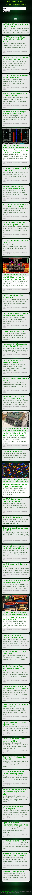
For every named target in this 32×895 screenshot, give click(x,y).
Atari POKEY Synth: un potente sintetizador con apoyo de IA (12, 500)
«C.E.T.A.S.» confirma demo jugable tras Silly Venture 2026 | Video (15, 76)
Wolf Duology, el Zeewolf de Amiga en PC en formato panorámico (15, 25)
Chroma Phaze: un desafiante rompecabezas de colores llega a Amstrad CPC (16, 147)
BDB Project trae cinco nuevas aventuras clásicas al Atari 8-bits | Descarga (15, 205)
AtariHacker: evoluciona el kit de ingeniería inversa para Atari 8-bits (13, 187)
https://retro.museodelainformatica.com (16, 4)
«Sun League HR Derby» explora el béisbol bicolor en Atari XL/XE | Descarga (16, 58)
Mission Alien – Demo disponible (13, 451)
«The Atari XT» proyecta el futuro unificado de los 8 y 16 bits (13, 361)
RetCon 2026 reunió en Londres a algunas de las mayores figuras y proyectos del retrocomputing (15, 430)
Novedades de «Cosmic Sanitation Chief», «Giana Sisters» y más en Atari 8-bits (16, 854)
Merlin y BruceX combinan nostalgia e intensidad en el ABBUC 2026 (14, 112)
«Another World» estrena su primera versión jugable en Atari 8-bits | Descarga (15, 547)
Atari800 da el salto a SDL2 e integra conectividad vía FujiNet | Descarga (14, 397)
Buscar (7, 11)
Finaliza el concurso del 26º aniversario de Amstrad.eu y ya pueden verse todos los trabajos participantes (15, 614)
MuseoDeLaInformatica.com (7, 894)
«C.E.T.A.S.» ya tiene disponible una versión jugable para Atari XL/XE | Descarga (14, 39)
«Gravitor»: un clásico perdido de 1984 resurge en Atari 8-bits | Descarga (15, 434)
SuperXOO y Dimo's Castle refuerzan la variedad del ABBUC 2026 (15, 94)
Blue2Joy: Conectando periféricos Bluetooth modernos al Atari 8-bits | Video (14, 668)
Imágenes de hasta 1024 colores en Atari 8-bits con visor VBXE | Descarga (15, 345)
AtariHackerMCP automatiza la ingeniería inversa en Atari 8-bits (15, 740)
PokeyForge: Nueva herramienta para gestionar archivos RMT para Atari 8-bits (15, 687)
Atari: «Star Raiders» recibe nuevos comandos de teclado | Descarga (14, 772)
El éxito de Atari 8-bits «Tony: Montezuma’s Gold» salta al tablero (13, 636)
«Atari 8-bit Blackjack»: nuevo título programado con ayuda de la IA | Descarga (15, 278)
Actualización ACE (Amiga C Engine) (14, 871)
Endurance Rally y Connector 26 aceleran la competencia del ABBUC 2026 (15, 151)
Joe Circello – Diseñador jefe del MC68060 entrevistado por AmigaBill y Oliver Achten (15, 792)
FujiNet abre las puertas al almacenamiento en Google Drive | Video (15, 824)
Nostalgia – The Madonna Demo (12, 517)
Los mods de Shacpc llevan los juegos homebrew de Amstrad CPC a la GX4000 (15, 275)
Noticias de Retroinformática (16, 1)
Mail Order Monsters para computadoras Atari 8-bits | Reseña (15, 618)
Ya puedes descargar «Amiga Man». (13, 331)
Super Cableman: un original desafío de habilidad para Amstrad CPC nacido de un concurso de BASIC (15, 481)
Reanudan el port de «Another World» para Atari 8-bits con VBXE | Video (16, 581)
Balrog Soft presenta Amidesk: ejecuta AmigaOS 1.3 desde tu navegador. (15, 485)
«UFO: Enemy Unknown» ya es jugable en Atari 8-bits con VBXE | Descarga (15, 314)
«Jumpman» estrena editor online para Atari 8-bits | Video (14, 807)
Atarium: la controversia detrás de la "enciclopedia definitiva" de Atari (14, 223)
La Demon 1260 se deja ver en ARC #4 (15, 841)
